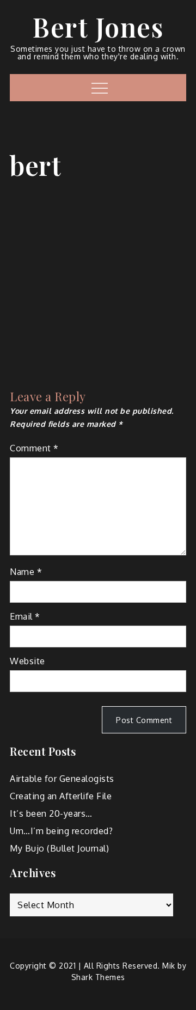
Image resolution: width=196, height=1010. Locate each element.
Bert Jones (98, 26)
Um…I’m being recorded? (61, 830)
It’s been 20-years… (51, 813)
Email (25, 616)
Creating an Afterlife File (61, 796)
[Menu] (98, 87)
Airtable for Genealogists (62, 778)
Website (27, 661)
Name (26, 571)
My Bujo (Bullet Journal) (59, 848)
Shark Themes (98, 977)
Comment (34, 448)
